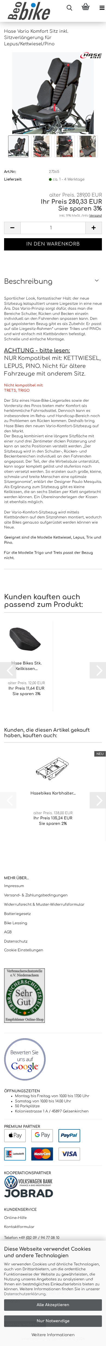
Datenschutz (15, 941)
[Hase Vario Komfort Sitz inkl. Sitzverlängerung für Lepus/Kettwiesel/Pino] (53, 93)
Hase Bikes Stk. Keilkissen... (26, 666)
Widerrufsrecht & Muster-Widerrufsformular (44, 905)
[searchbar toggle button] (69, 8)
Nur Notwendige (53, 1321)
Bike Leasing (15, 923)
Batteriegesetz (17, 914)
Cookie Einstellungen (23, 950)
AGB (8, 932)
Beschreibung (28, 281)
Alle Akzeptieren (53, 1305)
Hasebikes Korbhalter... (53, 793)
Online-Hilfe (15, 1218)
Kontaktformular (19, 1227)
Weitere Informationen (53, 1335)
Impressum (14, 886)
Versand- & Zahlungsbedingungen (36, 895)
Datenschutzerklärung (25, 1294)
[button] (12, 228)
